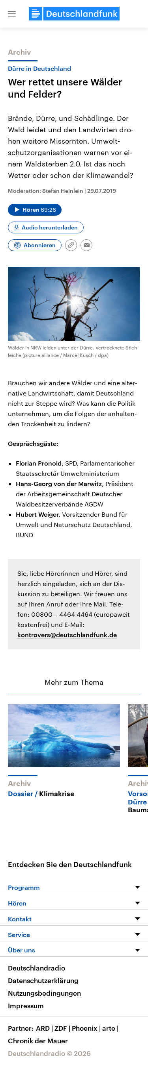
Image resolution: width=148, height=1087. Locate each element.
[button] (12, 14)
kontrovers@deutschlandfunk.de (67, 634)
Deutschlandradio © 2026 (49, 1053)
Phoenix (86, 1028)
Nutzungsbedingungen (44, 993)
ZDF (62, 1028)
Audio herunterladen (50, 227)
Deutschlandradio (36, 968)
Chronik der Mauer (38, 1040)
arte (110, 1028)
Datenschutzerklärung (43, 980)
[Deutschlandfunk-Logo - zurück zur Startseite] (74, 13)
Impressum (26, 1005)
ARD (44, 1028)
